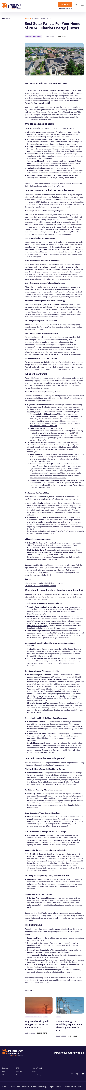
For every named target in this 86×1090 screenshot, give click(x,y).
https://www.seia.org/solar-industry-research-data (47, 637)
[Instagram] (77, 1074)
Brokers (5, 1068)
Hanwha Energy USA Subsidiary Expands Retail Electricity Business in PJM (69, 1026)
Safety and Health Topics (44, 752)
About (4, 1075)
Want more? (30, 990)
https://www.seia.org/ (33, 352)
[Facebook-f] (72, 1074)
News (45, 1017)
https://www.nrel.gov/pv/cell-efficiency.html (57, 232)
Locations (19, 1075)
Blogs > (28, 19)
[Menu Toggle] (82, 6)
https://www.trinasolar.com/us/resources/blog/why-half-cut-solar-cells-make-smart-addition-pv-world (54, 558)
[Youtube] (83, 1074)
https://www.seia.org (58, 826)
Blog (3, 1071)
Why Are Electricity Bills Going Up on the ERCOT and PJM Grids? (37, 1024)
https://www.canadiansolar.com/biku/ (55, 547)
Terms (33, 1071)
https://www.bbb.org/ (42, 656)
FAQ (17, 1068)
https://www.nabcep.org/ (37, 626)
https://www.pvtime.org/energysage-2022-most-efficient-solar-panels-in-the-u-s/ (55, 424)
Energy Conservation (33, 36)
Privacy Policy (36, 1075)
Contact (19, 1071)
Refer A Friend (36, 1068)
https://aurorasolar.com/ (40, 461)
